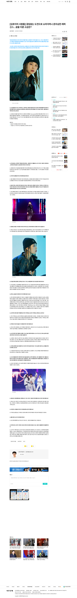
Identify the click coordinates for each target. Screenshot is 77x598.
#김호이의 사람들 (13, 441)
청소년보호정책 (37, 586)
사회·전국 (36, 1)
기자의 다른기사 (22, 454)
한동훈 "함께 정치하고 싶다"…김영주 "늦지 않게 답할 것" (42, 547)
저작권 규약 (43, 586)
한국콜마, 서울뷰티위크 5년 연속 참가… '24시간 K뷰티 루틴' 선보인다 (60, 120)
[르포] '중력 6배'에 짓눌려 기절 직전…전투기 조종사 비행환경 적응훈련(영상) (28, 547)
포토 (44, 1)
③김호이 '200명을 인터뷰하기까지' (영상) (18, 124)
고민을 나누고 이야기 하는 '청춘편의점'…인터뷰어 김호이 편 (21, 125)
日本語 (62, 1)
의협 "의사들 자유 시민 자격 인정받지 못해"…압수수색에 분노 (42, 559)
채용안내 (18, 586)
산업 (21, 1)
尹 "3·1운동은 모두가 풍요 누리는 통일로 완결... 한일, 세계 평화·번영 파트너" (28, 559)
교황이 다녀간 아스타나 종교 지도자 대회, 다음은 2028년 (60, 106)
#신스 (24, 441)
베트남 (66, 153)
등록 (45, 483)
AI (18, 1)
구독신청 (13, 586)
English (60, 1)
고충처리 (49, 586)
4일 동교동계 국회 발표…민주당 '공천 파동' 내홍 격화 (15, 559)
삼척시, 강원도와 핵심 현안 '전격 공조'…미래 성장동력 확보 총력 (60, 102)
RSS (59, 586)
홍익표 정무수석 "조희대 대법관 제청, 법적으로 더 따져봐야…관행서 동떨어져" (60, 116)
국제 (41, 1)
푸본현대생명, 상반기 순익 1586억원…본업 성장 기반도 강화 (60, 111)
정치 (32, 1)
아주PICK (53, 127)
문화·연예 (48, 1)
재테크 (25, 1)
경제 (29, 1)
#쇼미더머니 (20, 441)
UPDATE (65, 97)
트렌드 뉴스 (54, 35)
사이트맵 (54, 586)
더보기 (56, 170)
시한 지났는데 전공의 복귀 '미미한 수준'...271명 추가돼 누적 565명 (15, 547)
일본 (63, 153)
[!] (66, 35)
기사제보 (23, 586)
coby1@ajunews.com (29, 451)
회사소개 (8, 586)
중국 (15, 1)
